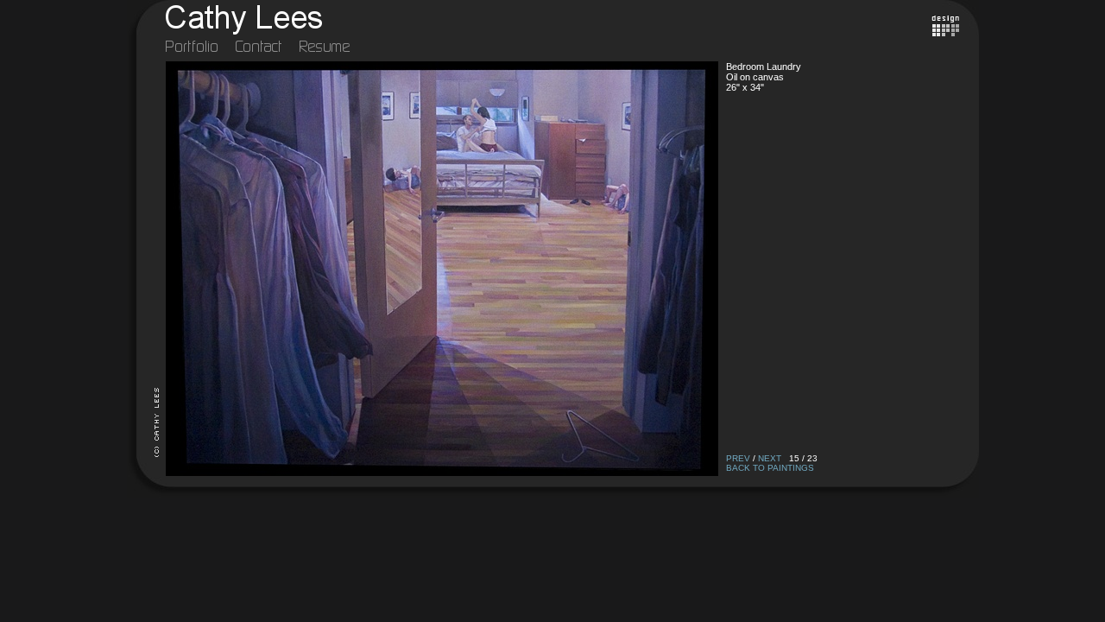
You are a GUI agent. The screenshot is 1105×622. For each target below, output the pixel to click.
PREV (738, 458)
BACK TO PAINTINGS (770, 468)
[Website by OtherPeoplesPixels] (945, 33)
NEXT (769, 458)
